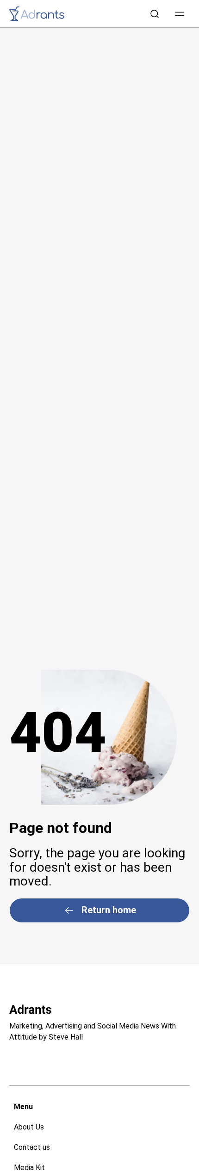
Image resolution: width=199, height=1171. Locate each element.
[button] (179, 14)
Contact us (32, 1147)
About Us (29, 1127)
